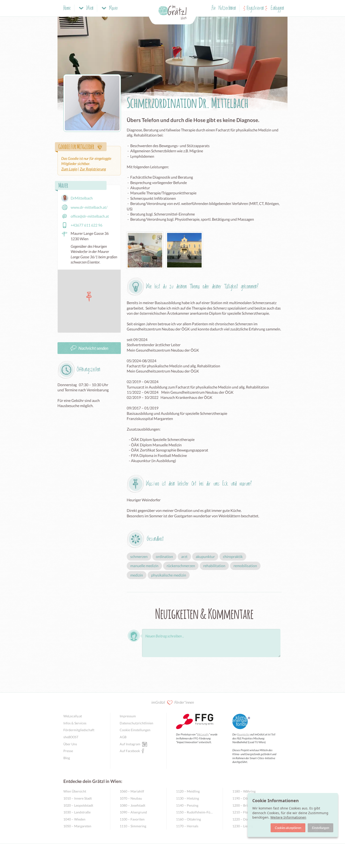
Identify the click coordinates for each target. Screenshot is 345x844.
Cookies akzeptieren (288, 828)
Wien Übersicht (74, 791)
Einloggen (277, 8)
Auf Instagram (130, 744)
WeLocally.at (72, 716)
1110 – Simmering (133, 826)
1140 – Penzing (187, 805)
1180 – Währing (244, 791)
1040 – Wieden (74, 819)
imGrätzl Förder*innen (172, 702)
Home (67, 8)
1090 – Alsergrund (133, 812)
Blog (66, 758)
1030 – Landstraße (77, 812)
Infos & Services (74, 723)
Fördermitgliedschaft (78, 730)
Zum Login (69, 169)
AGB (123, 737)
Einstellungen (320, 828)
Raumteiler (243, 734)
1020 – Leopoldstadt (78, 805)
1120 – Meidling (188, 791)
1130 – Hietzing (187, 798)
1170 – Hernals (187, 826)
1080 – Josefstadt (132, 805)
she (70, 737)
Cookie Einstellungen (135, 730)
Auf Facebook (130, 751)
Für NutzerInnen (224, 8)
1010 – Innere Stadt (77, 798)
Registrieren (255, 8)
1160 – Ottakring (188, 819)
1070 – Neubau (131, 798)
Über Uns (70, 744)
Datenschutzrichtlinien (136, 723)
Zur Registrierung (93, 169)
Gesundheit (155, 539)
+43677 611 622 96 (86, 225)
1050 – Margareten (77, 826)
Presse (68, 751)
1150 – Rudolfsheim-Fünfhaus (194, 812)
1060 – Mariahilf (132, 791)
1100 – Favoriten (132, 819)
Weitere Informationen (288, 817)
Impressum (128, 716)
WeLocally (203, 734)
